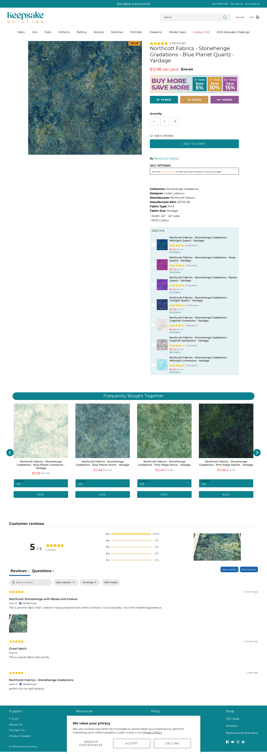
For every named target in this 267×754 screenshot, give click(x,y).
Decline (172, 743)
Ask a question (229, 569)
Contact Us (17, 730)
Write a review (248, 569)
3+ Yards (164, 99)
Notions (99, 32)
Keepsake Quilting (27, 746)
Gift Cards (232, 718)
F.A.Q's (14, 718)
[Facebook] (227, 742)
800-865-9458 (220, 3)
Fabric (21, 32)
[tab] (43, 571)
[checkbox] (110, 582)
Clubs (47, 32)
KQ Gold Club (168, 171)
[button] (161, 136)
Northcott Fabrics (166, 158)
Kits (34, 32)
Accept (131, 743)
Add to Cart (194, 143)
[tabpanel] (133, 637)
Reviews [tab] (20, 571)
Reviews (231, 725)
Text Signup (236, 3)
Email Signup (252, 3)
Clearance (155, 32)
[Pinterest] (243, 742)
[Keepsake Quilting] (25, 17)
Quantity (156, 113)
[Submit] (225, 17)
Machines (117, 32)
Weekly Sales (177, 32)
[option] (85, 98)
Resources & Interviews (242, 733)
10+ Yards (225, 99)
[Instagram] (237, 742)
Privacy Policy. (152, 732)
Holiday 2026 (201, 32)
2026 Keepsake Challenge (233, 32)
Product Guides (19, 736)
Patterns (64, 32)
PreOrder (136, 32)
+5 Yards (194, 99)
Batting (81, 32)
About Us (15, 724)
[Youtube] (232, 742)
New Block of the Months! (133, 3)
